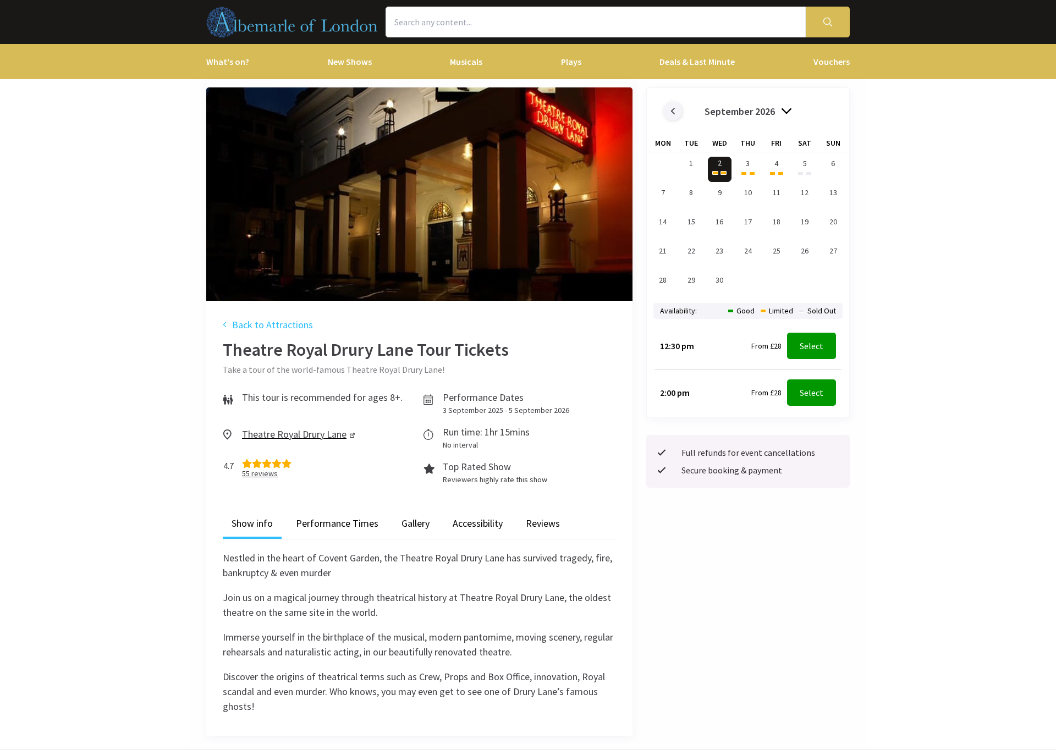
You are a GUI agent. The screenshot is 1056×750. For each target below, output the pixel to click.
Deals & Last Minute (697, 61)
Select (811, 345)
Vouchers (831, 61)
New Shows (350, 61)
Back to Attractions (272, 324)
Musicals (466, 61)
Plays (571, 61)
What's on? (227, 61)
